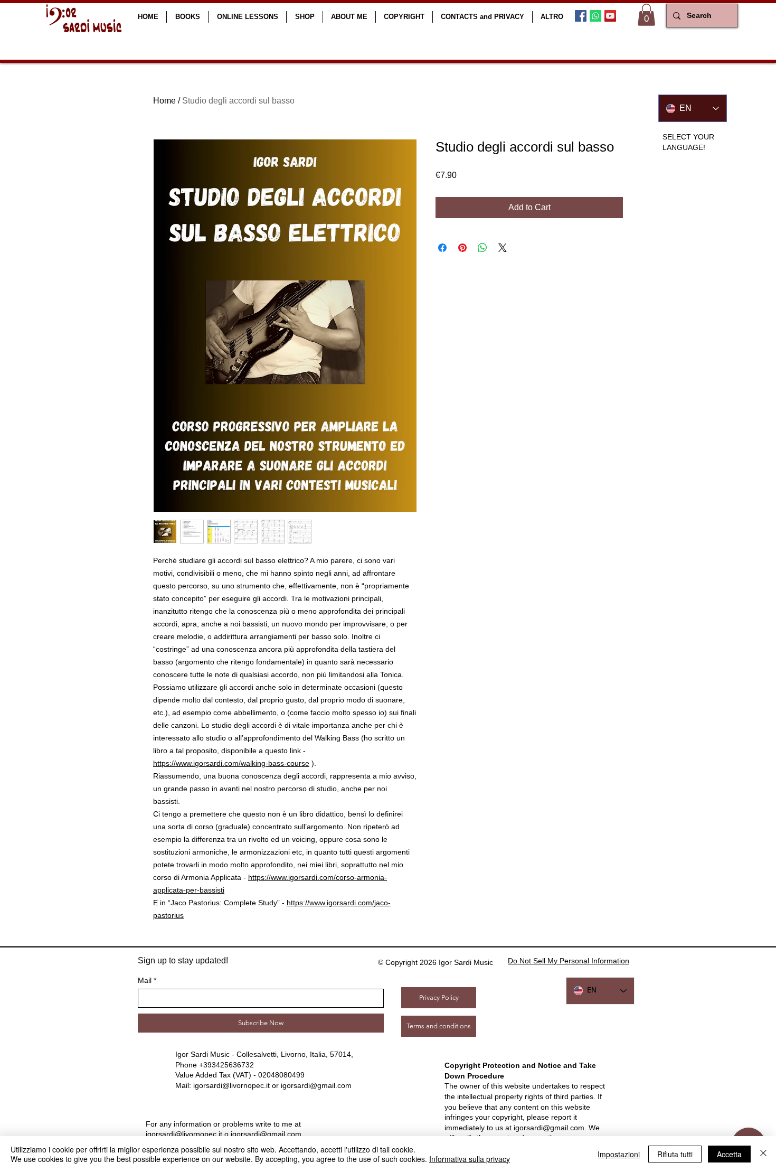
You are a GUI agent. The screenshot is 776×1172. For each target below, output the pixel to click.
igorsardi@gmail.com (316, 1085)
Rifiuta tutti (675, 1154)
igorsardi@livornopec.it (231, 1085)
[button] (187, 17)
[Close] (763, 1154)
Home (164, 100)
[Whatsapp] (595, 16)
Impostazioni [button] (619, 1154)
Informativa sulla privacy (469, 1159)
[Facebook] (580, 16)
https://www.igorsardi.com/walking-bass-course (231, 763)
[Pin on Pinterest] (462, 247)
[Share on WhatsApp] (482, 247)
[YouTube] (610, 16)
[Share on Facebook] (442, 247)
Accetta (729, 1154)
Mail (145, 980)
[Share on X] (502, 247)
